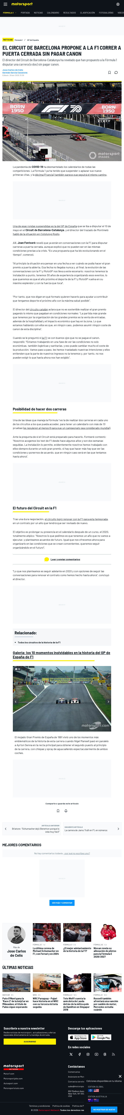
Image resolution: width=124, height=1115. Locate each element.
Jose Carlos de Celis (12, 70)
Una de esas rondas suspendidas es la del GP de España (45, 226)
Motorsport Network (49, 1110)
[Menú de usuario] (118, 4)
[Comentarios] (117, 72)
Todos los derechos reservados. (76, 1110)
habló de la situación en (36, 234)
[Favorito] (109, 72)
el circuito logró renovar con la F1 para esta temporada (76, 519)
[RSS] (113, 1054)
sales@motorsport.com (79, 1086)
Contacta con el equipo (78, 1081)
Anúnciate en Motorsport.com (81, 1076)
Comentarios (74, 1072)
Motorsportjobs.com (13, 1078)
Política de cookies (61, 1106)
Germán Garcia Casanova (14, 73)
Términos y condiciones (39, 1106)
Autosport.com (11, 1083)
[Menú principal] (5, 4)
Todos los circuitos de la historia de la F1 (39, 642)
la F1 (44, 337)
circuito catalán (39, 309)
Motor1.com (9, 1073)
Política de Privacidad (82, 1106)
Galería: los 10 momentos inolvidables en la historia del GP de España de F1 (61, 654)
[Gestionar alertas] (66, 811)
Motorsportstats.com (14, 1088)
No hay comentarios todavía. (62, 853)
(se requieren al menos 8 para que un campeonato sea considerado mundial (66, 428)
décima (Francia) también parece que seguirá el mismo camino (70, 174)
